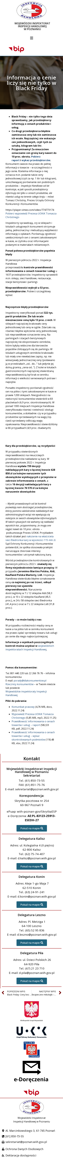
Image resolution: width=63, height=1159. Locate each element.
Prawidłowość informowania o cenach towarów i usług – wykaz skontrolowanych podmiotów (33, 736)
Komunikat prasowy (23, 706)
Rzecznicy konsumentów (19, 684)
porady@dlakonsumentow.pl (30, 680)
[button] (31, 38)
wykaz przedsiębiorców (36, 160)
